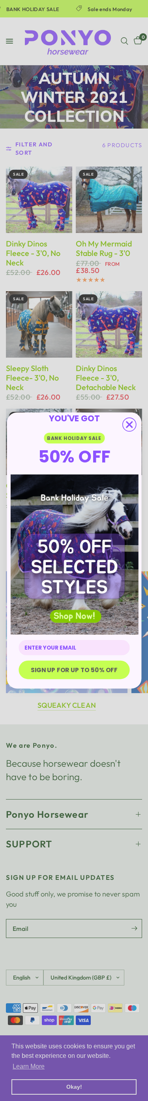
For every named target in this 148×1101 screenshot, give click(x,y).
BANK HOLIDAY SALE (74, 438)
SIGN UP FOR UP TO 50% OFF (74, 669)
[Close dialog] (129, 424)
